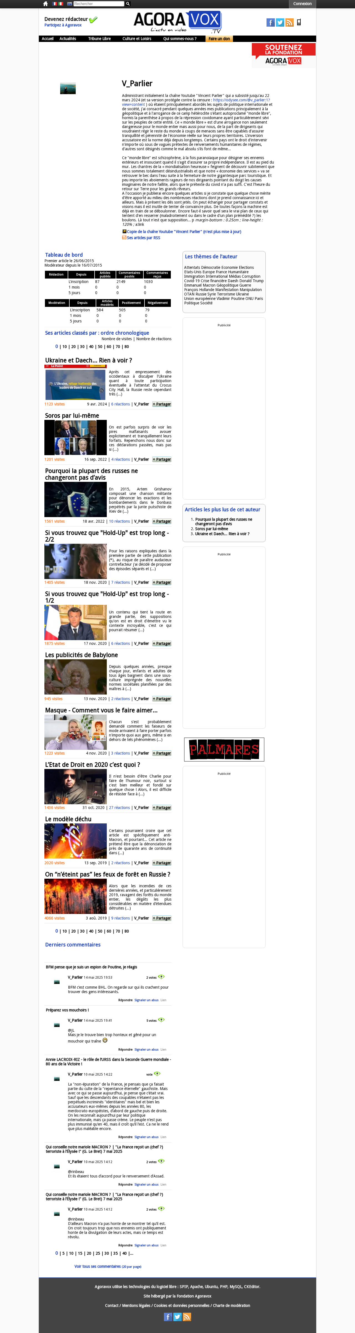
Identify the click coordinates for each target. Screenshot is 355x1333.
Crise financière (214, 281)
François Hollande (199, 289)
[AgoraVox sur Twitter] (280, 25)
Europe (208, 272)
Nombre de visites (117, 339)
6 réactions (120, 404)
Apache (196, 1286)
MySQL (236, 1286)
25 (98, 1253)
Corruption (251, 276)
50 (100, 346)
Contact (111, 1305)
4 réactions (120, 459)
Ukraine (242, 294)
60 (109, 346)
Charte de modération (231, 1305)
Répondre (125, 1000)
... (131, 1253)
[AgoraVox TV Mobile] (299, 25)
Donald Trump (251, 281)
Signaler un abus (147, 1000)
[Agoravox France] (54, 4)
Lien (163, 1000)
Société (206, 303)
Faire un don (219, 38)
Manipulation (251, 289)
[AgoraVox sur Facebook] (271, 25)
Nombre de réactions (153, 339)
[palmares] (224, 760)
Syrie (211, 294)
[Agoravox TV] (68, 4)
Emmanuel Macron (199, 285)
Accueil (48, 38)
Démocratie (210, 267)
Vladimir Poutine (230, 298)
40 (91, 346)
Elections (246, 267)
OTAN (189, 294)
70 (118, 346)
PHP (223, 1286)
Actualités (68, 38)
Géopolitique (227, 285)
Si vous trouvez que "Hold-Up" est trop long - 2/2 (107, 536)
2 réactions (120, 698)
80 (127, 346)
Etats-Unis (192, 272)
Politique (191, 303)
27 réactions (119, 807)
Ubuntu (211, 1286)
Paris (259, 298)
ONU (249, 298)
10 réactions (119, 521)
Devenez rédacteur (66, 19)
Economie (229, 267)
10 (64, 346)
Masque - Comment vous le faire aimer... (101, 710)
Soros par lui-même (72, 415)
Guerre (245, 285)
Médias (235, 276)
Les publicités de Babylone (81, 655)
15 (80, 1253)
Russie (201, 294)
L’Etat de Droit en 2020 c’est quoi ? (92, 764)
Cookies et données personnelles (181, 1305)
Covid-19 (192, 281)
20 (73, 346)
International (217, 276)
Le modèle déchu (68, 819)
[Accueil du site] (178, 32)
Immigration (194, 276)
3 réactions (120, 753)
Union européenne (199, 298)
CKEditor (251, 1286)
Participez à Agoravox (63, 25)
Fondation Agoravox (194, 1296)
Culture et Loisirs (137, 38)
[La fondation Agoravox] (284, 66)
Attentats (192, 267)
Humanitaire (238, 272)
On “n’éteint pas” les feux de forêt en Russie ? (107, 874)
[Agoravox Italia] (60, 4)
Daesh (233, 281)
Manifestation (227, 289)
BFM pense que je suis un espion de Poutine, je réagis (91, 967)
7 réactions (120, 582)
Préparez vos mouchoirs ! (67, 1010)
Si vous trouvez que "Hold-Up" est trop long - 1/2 (107, 597)
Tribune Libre (99, 38)
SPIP (184, 1286)
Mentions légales (136, 1305)
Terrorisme (226, 294)
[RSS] (289, 25)
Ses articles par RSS (143, 237)
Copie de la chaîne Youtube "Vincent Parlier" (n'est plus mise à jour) (184, 231)
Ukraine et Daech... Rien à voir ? (88, 360)
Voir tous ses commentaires (108, 1266)
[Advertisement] (140, 55)
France (221, 272)
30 (82, 346)
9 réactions (120, 918)
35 (115, 1253)
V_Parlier (141, 404)
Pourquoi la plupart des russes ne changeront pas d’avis (91, 474)
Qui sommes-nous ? (180, 38)
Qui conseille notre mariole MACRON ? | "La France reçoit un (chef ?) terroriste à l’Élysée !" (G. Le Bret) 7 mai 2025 (104, 1149)
